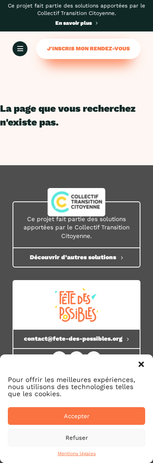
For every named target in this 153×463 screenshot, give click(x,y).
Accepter (76, 416)
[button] (141, 364)
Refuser (77, 437)
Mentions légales (77, 453)
